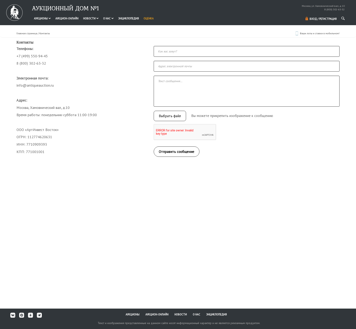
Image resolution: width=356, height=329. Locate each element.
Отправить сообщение (176, 151)
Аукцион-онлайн (66, 18)
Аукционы (41, 18)
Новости (89, 18)
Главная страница (26, 33)
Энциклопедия (128, 18)
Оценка (149, 18)
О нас (107, 18)
